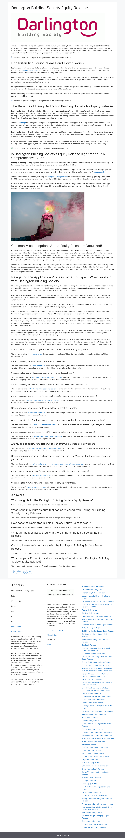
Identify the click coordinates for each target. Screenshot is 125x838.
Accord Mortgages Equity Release (94, 795)
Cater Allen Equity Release (91, 821)
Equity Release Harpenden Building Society (98, 738)
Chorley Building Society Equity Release (96, 662)
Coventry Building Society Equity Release (97, 732)
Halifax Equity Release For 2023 (93, 792)
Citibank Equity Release (90, 721)
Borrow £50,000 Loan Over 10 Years (95, 665)
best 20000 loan (39, 366)
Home (49, 644)
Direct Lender (16, 626)
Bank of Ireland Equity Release (93, 753)
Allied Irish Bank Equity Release (93, 699)
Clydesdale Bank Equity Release (94, 827)
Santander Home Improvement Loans (96, 766)
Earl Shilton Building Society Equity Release (98, 631)
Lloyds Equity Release (90, 760)
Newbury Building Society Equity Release (97, 735)
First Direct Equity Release (91, 693)
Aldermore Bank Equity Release (93, 654)
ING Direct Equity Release (91, 777)
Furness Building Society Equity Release (96, 616)
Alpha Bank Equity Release (92, 628)
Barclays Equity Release (90, 613)
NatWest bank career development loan (47, 436)
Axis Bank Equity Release (91, 763)
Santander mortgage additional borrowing (42, 389)
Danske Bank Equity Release (22, 571)
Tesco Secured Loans (90, 717)
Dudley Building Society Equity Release (96, 756)
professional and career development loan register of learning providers (58, 464)
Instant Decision (17, 631)
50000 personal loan (35, 354)
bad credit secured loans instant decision (47, 377)
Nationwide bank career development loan (44, 448)
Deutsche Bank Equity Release (22, 573)
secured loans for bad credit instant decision (43, 400)
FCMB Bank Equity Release (92, 750)
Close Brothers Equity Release (93, 769)
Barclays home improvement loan (45, 425)
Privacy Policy (52, 635)
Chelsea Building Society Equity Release (96, 696)
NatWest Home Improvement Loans (95, 747)
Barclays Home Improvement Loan (94, 824)
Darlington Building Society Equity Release (97, 711)
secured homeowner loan (36, 487)
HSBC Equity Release (90, 784)
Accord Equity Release (90, 610)
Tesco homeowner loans (36, 413)
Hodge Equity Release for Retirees (94, 593)
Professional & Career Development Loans (97, 804)
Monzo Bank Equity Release (92, 813)
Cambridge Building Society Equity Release (98, 601)
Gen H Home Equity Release (92, 729)
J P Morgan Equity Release (92, 679)
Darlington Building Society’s (57, 177)
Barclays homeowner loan (42, 475)
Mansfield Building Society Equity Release (97, 625)
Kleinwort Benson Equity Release (94, 714)
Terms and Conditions (55, 630)
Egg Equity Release (89, 645)
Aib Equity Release (89, 781)
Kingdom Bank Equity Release (93, 587)
